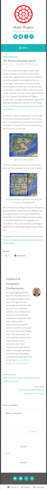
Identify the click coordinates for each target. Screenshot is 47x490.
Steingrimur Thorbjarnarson (26, 64)
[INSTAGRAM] (32, 478)
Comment (33, 431)
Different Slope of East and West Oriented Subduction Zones (21, 378)
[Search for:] (23, 453)
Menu (25, 48)
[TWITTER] (26, 478)
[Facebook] (15, 36)
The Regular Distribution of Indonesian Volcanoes (31, 390)
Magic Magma (23, 27)
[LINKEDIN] (20, 478)
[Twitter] (26, 36)
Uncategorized (10, 57)
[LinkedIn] (21, 36)
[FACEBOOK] (15, 478)
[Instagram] (31, 36)
